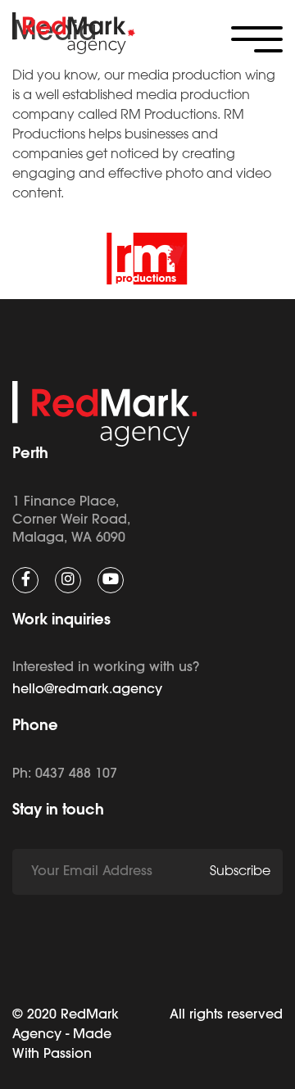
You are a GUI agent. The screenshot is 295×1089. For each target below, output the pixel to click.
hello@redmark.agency (87, 690)
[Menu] (257, 38)
